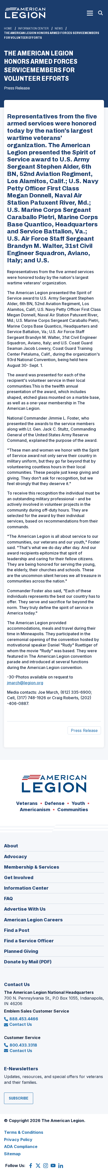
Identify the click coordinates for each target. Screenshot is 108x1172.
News (59, 28)
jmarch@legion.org (25, 682)
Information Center (33, 28)
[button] (90, 13)
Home (8, 28)
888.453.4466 (23, 1018)
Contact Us (20, 1024)
